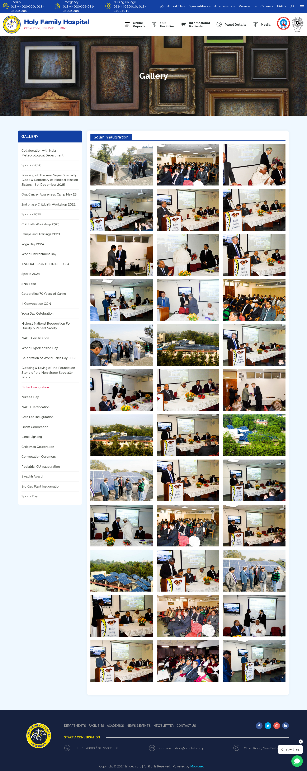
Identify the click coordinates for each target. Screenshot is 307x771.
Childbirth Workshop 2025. (41, 224)
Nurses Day (30, 397)
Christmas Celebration (38, 447)
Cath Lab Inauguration (37, 417)
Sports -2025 (31, 214)
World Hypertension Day (40, 348)
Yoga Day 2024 (33, 244)
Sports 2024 (31, 274)
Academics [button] (223, 6)
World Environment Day (39, 254)
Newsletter (164, 725)
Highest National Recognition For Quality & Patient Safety (46, 326)
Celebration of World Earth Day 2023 (49, 358)
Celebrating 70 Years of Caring (44, 294)
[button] (163, 24)
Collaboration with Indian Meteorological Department (42, 153)
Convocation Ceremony (39, 457)
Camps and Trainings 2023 (41, 234)
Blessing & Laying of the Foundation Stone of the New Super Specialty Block (48, 372)
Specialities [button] (198, 6)
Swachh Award (32, 476)
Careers (267, 6)
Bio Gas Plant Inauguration (41, 486)
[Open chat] (297, 761)
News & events (139, 725)
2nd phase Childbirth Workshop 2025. (49, 204)
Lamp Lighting (32, 437)
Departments (75, 725)
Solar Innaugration (36, 387)
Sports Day (30, 496)
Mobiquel (197, 766)
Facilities (96, 725)
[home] (162, 6)
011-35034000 (108, 748)
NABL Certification (35, 338)
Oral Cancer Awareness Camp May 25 (49, 194)
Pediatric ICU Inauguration (41, 467)
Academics (115, 725)
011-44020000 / (86, 748)
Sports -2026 (31, 165)
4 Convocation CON (36, 304)
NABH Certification (35, 407)
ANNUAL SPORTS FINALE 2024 (45, 264)
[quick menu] (301, 6)
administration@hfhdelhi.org (181, 748)
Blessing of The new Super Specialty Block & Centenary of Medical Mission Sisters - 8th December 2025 (50, 180)
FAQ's (282, 6)
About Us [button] (175, 6)
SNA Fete (29, 284)
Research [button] (247, 6)
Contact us (186, 725)
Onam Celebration (35, 427)
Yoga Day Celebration (37, 313)
